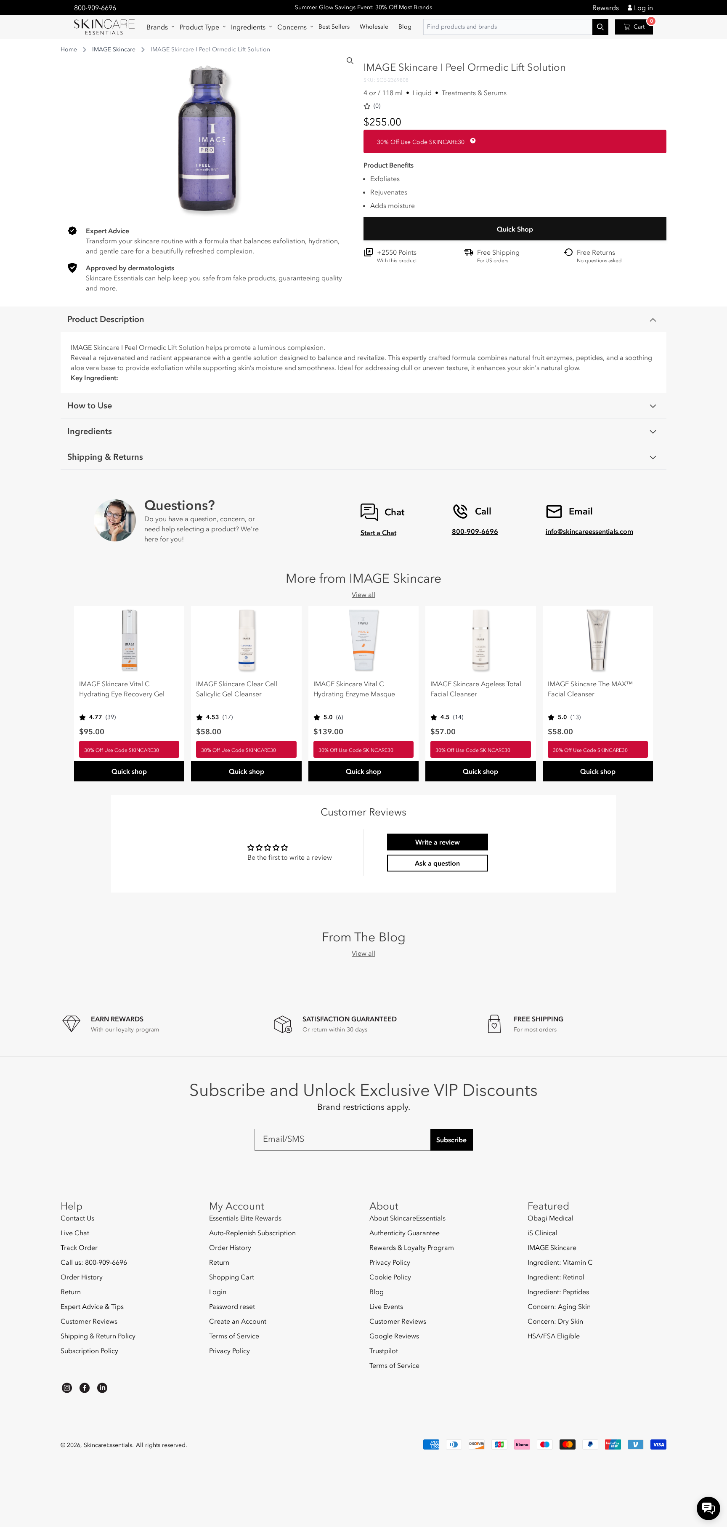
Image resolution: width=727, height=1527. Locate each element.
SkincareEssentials (108, 1445)
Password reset (232, 1306)
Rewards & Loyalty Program (411, 1247)
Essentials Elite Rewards (245, 1218)
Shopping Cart (231, 1277)
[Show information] (471, 140)
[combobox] (515, 27)
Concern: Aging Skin (559, 1306)
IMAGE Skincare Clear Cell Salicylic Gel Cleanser (236, 689)
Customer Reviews (89, 1321)
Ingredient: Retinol (556, 1277)
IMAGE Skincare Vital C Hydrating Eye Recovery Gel (122, 689)
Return (71, 1291)
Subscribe (451, 1139)
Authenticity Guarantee (404, 1233)
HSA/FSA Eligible (554, 1336)
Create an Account (237, 1321)
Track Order (79, 1247)
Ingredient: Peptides (558, 1291)
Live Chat (75, 1233)
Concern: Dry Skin (555, 1321)
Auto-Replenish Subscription (252, 1233)
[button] (158, 27)
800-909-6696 (95, 7)
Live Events (386, 1306)
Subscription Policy (89, 1350)
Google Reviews (394, 1336)
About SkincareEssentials (407, 1218)
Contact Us (77, 1218)
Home (69, 49)
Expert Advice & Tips (92, 1306)
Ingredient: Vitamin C (560, 1262)
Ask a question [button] (437, 863)
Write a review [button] (437, 842)
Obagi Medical (550, 1218)
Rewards (605, 7)
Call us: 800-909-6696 (94, 1262)
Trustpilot (383, 1350)
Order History (82, 1277)
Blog (376, 1291)
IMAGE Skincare (113, 49)
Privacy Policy (229, 1350)
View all (363, 594)
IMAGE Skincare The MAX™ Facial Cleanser (590, 689)
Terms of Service (234, 1336)
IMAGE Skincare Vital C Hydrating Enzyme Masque (354, 689)
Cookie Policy (390, 1277)
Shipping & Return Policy (98, 1336)
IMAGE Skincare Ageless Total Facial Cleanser (475, 689)
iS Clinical (542, 1233)
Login (217, 1291)
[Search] (350, 60)
